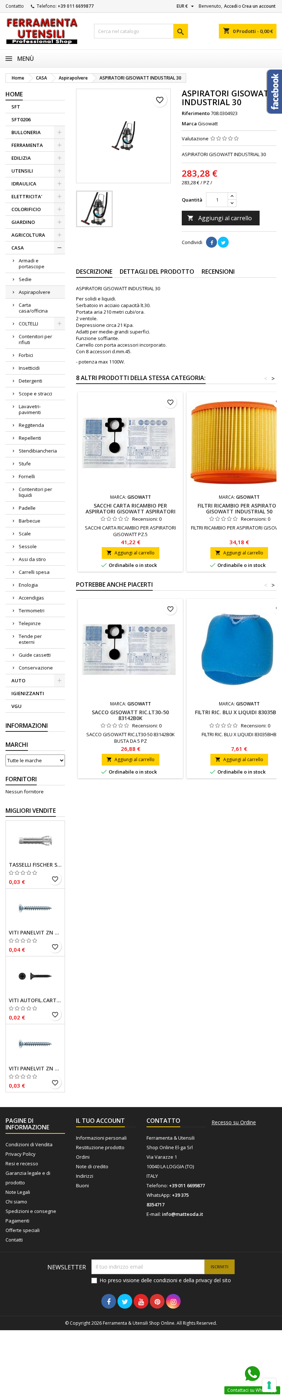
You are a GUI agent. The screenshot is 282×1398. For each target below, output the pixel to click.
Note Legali (18, 1192)
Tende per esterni (30, 639)
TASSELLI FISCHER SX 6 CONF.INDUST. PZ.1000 (35, 865)
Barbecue (29, 520)
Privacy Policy (21, 1154)
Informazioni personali (101, 1138)
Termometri (31, 610)
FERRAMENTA (27, 145)
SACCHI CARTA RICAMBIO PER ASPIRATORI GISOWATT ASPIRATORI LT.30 (131, 511)
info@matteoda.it (182, 1214)
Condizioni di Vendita (29, 1144)
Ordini (83, 1157)
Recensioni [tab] (218, 272)
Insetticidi (29, 368)
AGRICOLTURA (28, 235)
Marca (189, 123)
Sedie (25, 279)
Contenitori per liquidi (35, 492)
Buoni (82, 1185)
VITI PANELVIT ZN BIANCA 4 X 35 (35, 1068)
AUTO (18, 680)
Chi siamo (16, 1201)
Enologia (28, 585)
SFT (15, 106)
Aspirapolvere (34, 292)
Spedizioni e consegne (31, 1211)
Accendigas (31, 597)
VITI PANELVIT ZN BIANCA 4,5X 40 (35, 933)
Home (14, 94)
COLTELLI (28, 323)
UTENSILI (22, 170)
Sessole (28, 546)
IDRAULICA (23, 183)
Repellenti (30, 438)
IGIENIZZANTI (27, 693)
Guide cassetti (35, 655)
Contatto (15, 6)
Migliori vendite (31, 811)
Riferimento (196, 113)
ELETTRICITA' (26, 196)
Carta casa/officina (33, 308)
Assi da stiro (32, 559)
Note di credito (92, 1166)
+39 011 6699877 (76, 6)
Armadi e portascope (31, 263)
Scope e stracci (35, 393)
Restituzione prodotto (100, 1147)
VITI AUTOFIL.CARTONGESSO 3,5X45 (35, 1000)
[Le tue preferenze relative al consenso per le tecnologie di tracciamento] (269, 1385)
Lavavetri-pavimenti (30, 409)
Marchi (17, 745)
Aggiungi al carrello (219, 218)
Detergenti (30, 380)
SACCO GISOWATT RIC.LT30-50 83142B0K (130, 715)
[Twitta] (223, 242)
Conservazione (36, 667)
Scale (25, 533)
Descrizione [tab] (94, 272)
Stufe (25, 463)
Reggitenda (31, 425)
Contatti (14, 1239)
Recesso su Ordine (234, 1122)
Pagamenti (17, 1220)
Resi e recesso (22, 1163)
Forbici (26, 355)
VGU (16, 706)
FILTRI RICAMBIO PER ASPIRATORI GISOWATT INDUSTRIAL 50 (239, 508)
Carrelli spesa (34, 572)
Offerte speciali (23, 1230)
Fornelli (27, 476)
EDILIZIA (21, 158)
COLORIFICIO (26, 209)
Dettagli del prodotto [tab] (157, 272)
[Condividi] (211, 242)
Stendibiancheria (38, 450)
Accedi (231, 6)
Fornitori (21, 779)
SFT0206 (20, 119)
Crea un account (259, 6)
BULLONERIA (26, 132)
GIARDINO (23, 222)
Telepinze (30, 623)
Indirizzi (84, 1176)
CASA (17, 247)
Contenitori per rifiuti (35, 339)
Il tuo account (100, 1121)
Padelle (27, 508)
